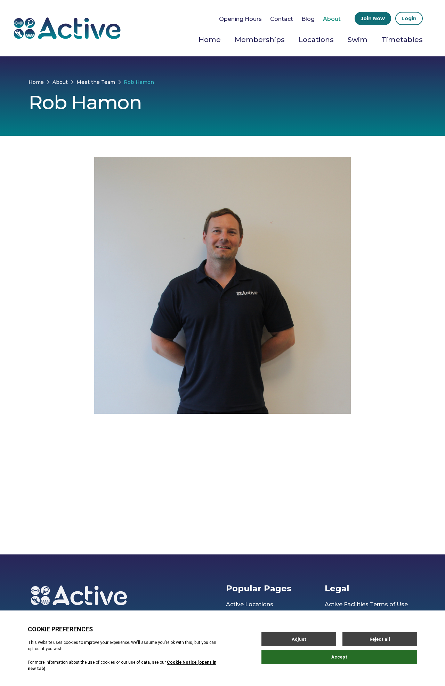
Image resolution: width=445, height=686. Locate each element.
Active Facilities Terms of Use (366, 604)
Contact (281, 19)
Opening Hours (240, 19)
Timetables (402, 40)
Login (409, 18)
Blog (308, 19)
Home (210, 40)
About (332, 19)
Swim (357, 40)
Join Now (373, 18)
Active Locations (249, 604)
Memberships (260, 40)
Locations (316, 40)
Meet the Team (95, 82)
